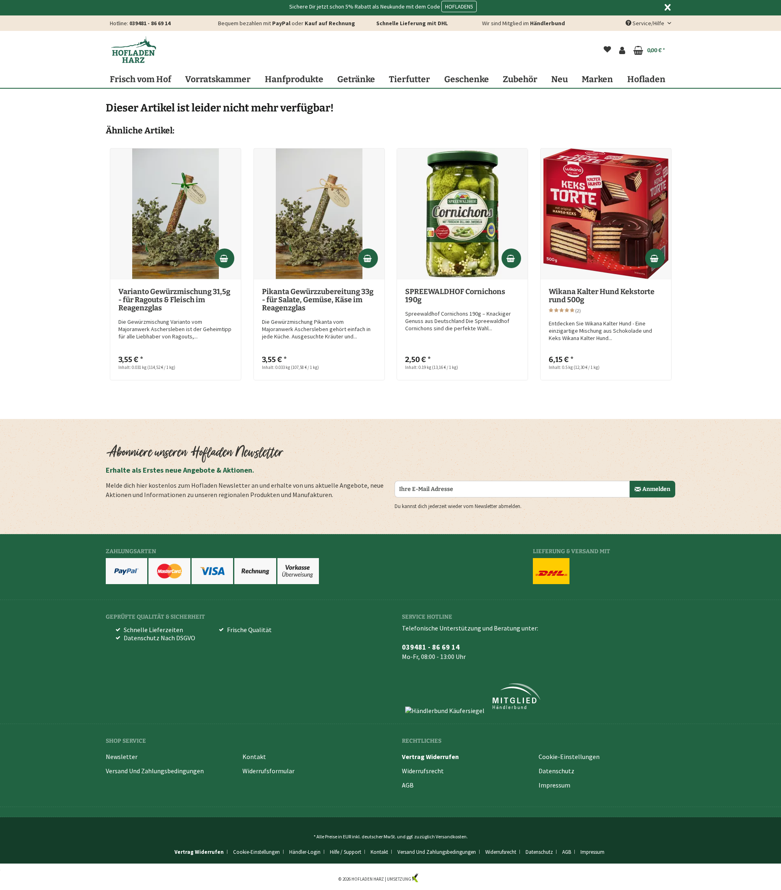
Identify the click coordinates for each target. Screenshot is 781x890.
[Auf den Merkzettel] (229, 159)
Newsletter (121, 757)
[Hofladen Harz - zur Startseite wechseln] (133, 49)
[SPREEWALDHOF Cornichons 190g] (462, 213)
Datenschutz (556, 771)
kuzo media (431, 879)
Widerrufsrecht (423, 771)
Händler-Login (305, 852)
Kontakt (254, 757)
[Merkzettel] (607, 50)
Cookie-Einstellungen (569, 757)
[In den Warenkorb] (224, 258)
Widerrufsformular (268, 771)
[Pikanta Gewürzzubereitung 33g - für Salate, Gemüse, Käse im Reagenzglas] (319, 213)
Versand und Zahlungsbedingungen (155, 771)
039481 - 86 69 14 (149, 23)
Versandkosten (451, 836)
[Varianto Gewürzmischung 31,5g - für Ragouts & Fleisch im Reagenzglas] (175, 213)
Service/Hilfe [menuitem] (648, 23)
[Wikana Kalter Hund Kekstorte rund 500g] (606, 213)
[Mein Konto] (622, 50)
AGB (408, 785)
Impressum (554, 785)
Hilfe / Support (345, 852)
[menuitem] (607, 50)
